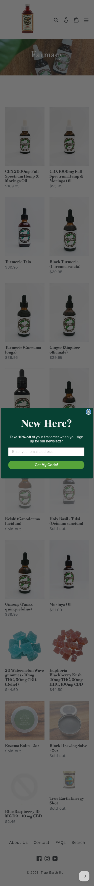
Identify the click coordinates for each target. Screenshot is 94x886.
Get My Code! (46, 465)
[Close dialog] (88, 412)
